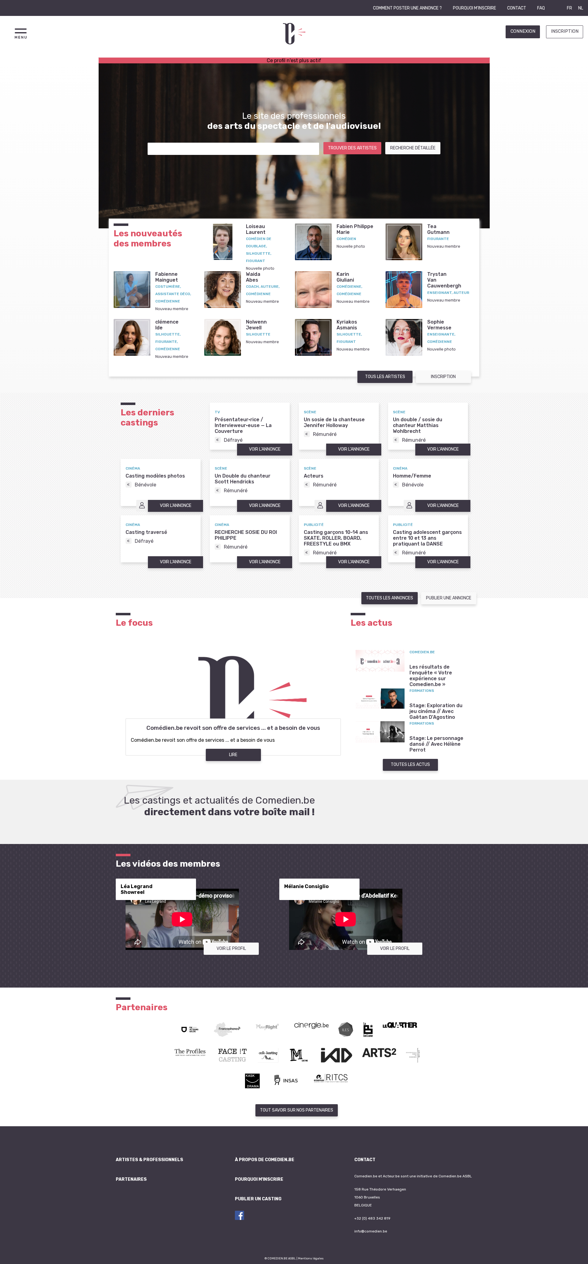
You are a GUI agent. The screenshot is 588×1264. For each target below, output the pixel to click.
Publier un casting (258, 1199)
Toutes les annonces (389, 598)
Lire (233, 754)
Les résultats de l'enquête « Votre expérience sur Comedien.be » (430, 675)
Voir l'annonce (265, 449)
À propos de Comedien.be (264, 1159)
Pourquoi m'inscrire (474, 8)
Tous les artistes (385, 376)
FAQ (541, 8)
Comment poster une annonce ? (407, 8)
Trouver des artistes (352, 148)
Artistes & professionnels (149, 1159)
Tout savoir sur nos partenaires (296, 1110)
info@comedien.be (370, 1231)
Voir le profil (231, 948)
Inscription (565, 31)
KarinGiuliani (345, 277)
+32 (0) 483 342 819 (372, 1218)
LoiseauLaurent (256, 229)
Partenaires (131, 1179)
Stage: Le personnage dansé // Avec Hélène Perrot (436, 744)
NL (580, 8)
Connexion (523, 31)
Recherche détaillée (412, 148)
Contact (516, 8)
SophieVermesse (439, 325)
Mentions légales (311, 1258)
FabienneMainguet (166, 277)
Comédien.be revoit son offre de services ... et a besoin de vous (233, 728)
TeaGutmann (438, 229)
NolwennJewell (256, 325)
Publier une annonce (448, 598)
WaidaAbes (253, 277)
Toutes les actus (410, 764)
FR (569, 8)
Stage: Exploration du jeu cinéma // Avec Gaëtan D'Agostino (435, 711)
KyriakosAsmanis (347, 325)
